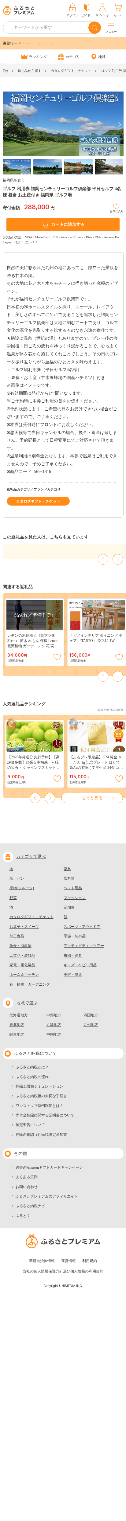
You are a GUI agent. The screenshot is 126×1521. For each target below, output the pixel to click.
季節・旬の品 (75, 936)
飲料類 (69, 878)
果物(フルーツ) (21, 888)
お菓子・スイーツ (24, 927)
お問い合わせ (27, 1187)
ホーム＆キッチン (24, 974)
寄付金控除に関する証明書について (45, 1115)
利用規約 (89, 1261)
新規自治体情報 (42, 1261)
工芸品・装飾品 (22, 955)
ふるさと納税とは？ (32, 1067)
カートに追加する (68, 224)
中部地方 (53, 1015)
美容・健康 (73, 974)
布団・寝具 (73, 955)
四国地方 (90, 1015)
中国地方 (53, 1034)
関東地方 (16, 1034)
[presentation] (6, 124)
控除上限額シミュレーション (39, 1086)
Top (5, 70)
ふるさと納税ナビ (30, 1206)
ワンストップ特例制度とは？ (39, 1106)
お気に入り (117, 210)
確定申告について (30, 1125)
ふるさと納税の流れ (32, 1077)
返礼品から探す (29, 70)
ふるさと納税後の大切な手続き (41, 1096)
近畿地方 (53, 1024)
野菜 (13, 898)
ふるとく (23, 1216)
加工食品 (16, 936)
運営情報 (68, 1261)
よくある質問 (27, 1177)
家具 (67, 869)
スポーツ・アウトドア (82, 927)
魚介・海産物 (20, 946)
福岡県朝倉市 (14, 180)
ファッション (75, 898)
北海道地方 (18, 1015)
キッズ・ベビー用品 (80, 965)
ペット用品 (73, 888)
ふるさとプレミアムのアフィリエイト (47, 1196)
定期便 (69, 907)
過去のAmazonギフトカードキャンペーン (49, 1167)
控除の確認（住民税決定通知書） (43, 1134)
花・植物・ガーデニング (29, 984)
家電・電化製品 (22, 965)
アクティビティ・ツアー (84, 946)
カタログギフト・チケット (71, 70)
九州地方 (90, 1024)
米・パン (16, 878)
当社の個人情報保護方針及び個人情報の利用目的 (63, 1271)
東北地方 (16, 1024)
